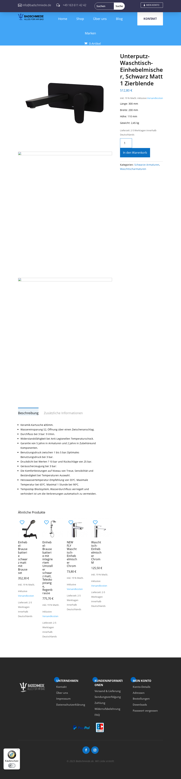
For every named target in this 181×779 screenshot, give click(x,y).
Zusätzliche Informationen (63, 413)
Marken (90, 33)
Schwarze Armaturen (146, 164)
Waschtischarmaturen (133, 169)
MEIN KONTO (152, 5)
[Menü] (18, 750)
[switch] (11, 765)
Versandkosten (155, 98)
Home (62, 19)
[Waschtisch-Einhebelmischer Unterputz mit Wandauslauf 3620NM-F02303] (65, 145)
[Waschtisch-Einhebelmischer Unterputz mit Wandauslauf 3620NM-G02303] (65, 154)
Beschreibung (28, 413)
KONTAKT (150, 19)
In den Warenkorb (135, 153)
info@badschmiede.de (36, 5)
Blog (119, 19)
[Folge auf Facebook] (86, 750)
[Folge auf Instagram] (95, 750)
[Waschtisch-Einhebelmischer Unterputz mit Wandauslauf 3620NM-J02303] (65, 280)
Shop (80, 19)
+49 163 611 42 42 (74, 5)
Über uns (100, 19)
